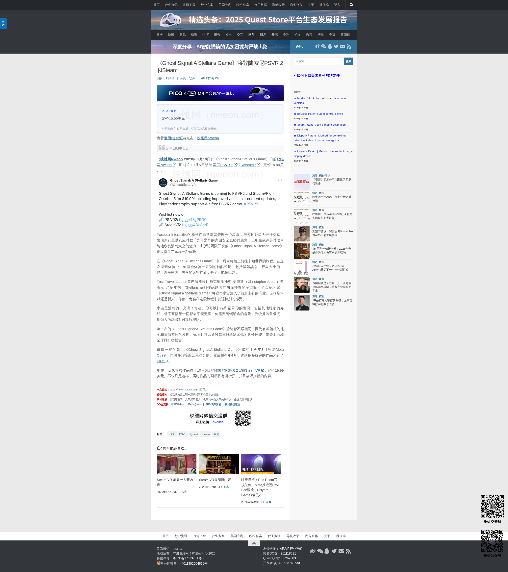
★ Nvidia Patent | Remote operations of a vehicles (320, 100)
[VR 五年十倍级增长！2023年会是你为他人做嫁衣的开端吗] (302, 251)
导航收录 (278, 5)
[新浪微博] (317, 46)
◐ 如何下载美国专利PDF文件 (317, 75)
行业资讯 (171, 5)
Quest (161, 355)
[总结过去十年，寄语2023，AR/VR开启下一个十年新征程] (302, 268)
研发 (263, 34)
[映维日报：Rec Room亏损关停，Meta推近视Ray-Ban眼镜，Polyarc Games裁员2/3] (261, 464)
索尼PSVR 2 (223, 165)
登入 (337, 5)
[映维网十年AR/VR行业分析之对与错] (302, 199)
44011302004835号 (194, 563)
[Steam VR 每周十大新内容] (176, 464)
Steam (206, 434)
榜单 (321, 34)
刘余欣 (170, 78)
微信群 (324, 5)
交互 (240, 34)
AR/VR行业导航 (291, 548)
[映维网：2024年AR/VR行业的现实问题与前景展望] (302, 216)
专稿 (332, 34)
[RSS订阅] (348, 46)
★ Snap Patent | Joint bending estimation (320, 124)
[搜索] (351, 5)
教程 (309, 34)
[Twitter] (336, 46)
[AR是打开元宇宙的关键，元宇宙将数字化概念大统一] (302, 303)
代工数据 (260, 5)
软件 (251, 34)
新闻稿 (345, 34)
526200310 (291, 558)
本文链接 (213, 394)
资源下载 (189, 5)
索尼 (216, 434)
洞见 (182, 34)
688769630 (292, 563)
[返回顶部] (254, 543)
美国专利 (224, 5)
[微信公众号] (323, 46)
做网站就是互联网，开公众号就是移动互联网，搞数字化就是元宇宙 (331, 287)
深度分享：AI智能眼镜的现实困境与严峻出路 (220, 46)
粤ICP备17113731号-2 (188, 558)
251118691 (288, 553)
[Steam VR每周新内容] (219, 464)
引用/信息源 (173, 138)
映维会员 (242, 5)
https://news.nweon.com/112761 (188, 389)
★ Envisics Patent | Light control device (318, 113)
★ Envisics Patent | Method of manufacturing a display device (323, 154)
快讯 (171, 34)
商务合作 (296, 5)
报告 (217, 34)
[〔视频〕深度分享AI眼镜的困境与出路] (302, 182)
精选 (194, 34)
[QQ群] (329, 46)
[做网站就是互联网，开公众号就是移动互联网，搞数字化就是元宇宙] (302, 285)
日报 (159, 34)
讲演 (205, 34)
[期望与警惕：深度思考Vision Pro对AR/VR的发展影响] (302, 233)
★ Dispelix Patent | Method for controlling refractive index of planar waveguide (320, 138)
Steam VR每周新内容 (215, 480)
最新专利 (298, 91)
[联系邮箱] (342, 46)
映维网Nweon (208, 138)
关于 (311, 5)
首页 (156, 5)
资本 (228, 34)
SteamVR (248, 165)
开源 (274, 34)
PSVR (183, 434)
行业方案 (207, 5)
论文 (297, 34)
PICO (161, 361)
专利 (286, 34)
